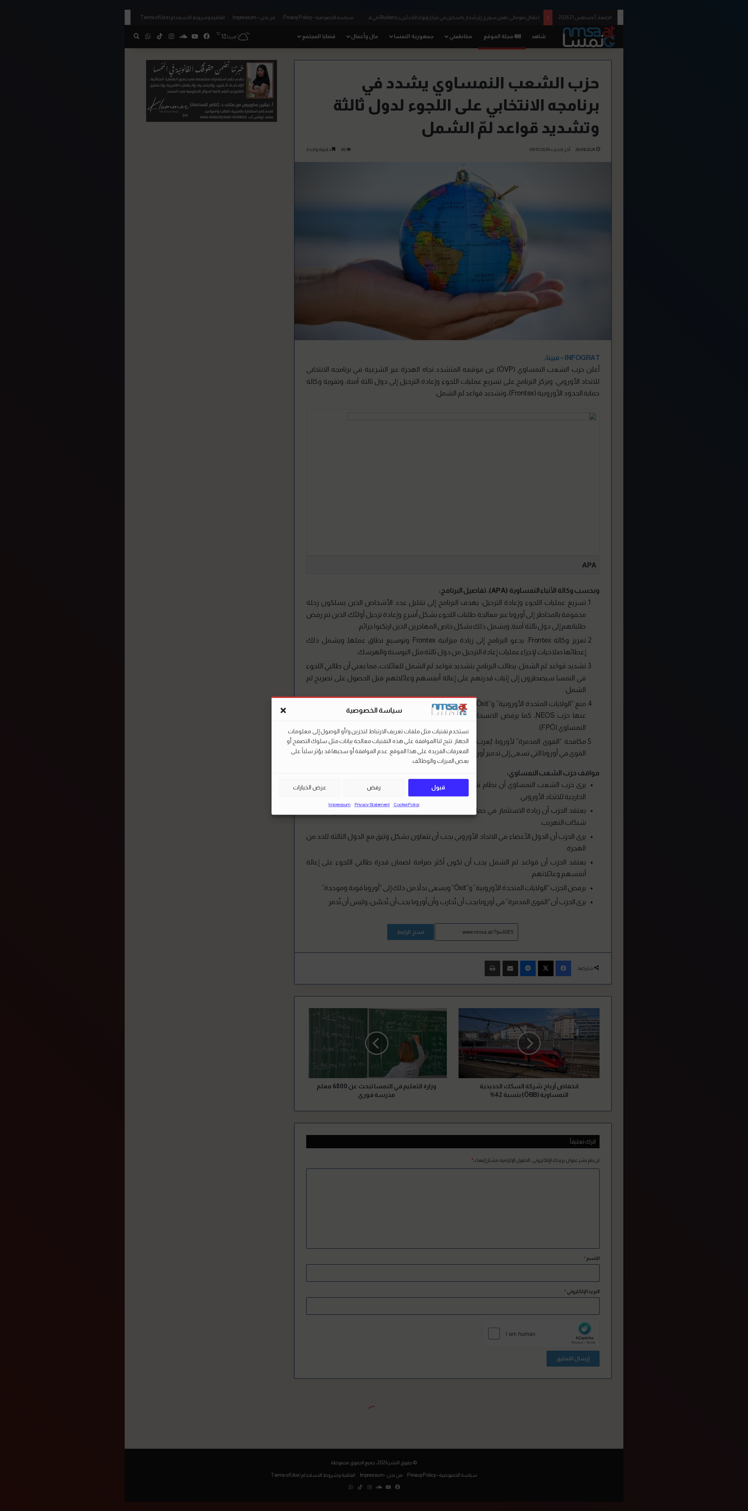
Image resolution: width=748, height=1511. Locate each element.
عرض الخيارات (309, 787)
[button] (283, 711)
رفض (374, 787)
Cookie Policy (406, 804)
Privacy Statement (372, 804)
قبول (438, 787)
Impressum (339, 804)
